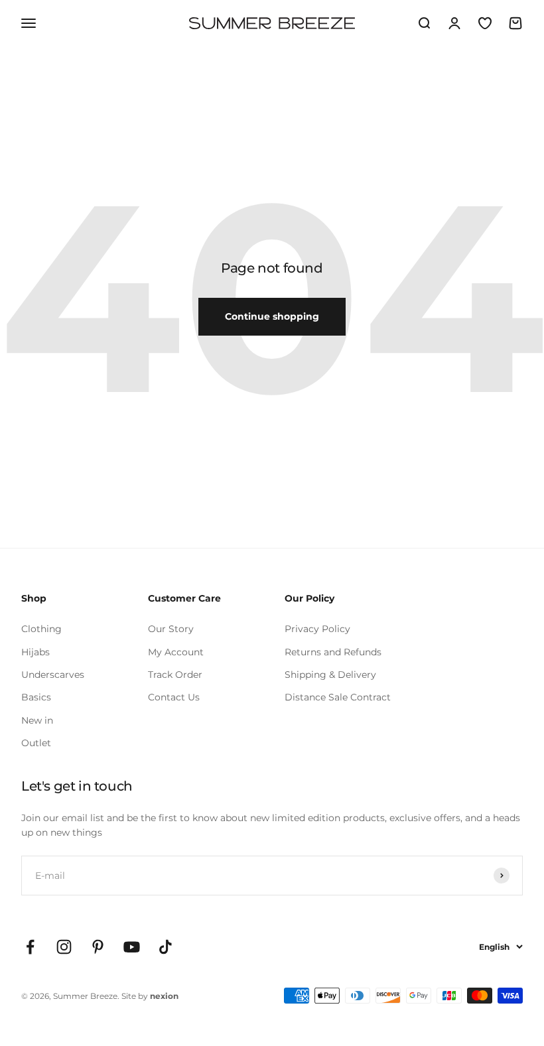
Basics (36, 697)
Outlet (36, 743)
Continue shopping (272, 316)
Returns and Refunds (333, 652)
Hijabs (35, 652)
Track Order (175, 675)
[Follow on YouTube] (132, 947)
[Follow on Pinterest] (98, 947)
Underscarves (52, 675)
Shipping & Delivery (330, 675)
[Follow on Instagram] (64, 947)
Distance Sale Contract (338, 697)
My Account (176, 652)
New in (37, 720)
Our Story (171, 629)
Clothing (41, 629)
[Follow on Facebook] (30, 947)
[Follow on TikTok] (165, 947)
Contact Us (174, 697)
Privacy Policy (317, 629)
